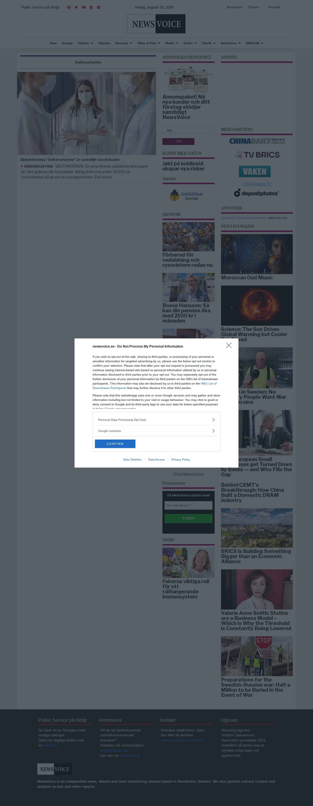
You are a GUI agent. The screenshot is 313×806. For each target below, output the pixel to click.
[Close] (230, 347)
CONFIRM (115, 443)
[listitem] (156, 419)
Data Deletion (132, 459)
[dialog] (156, 403)
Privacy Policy (180, 459)
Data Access (156, 459)
